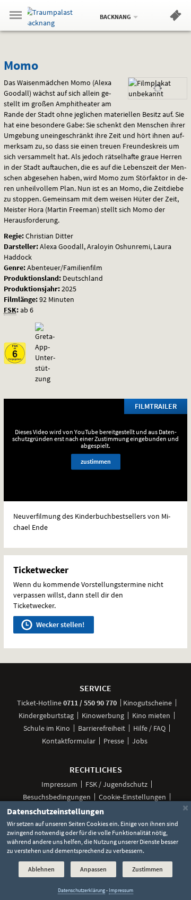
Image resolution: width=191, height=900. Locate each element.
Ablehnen (41, 869)
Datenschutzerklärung (81, 890)
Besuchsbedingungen (57, 797)
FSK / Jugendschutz (116, 784)
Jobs (139, 741)
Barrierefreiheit (101, 728)
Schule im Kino (46, 728)
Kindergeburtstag (46, 715)
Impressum (59, 784)
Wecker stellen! (59, 624)
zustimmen (96, 461)
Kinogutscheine (147, 702)
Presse (113, 741)
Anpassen (93, 869)
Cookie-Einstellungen (132, 797)
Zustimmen (147, 869)
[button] (175, 17)
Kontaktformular (69, 741)
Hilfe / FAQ (149, 728)
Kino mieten (151, 715)
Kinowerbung (103, 715)
